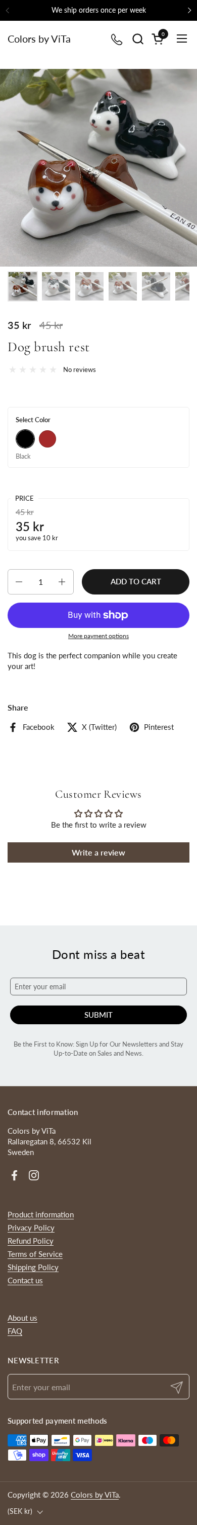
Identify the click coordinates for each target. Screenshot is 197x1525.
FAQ (15, 1330)
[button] (137, 38)
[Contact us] (117, 38)
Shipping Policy (33, 1267)
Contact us (25, 1280)
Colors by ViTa (39, 38)
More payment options (98, 636)
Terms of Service (35, 1253)
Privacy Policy (31, 1227)
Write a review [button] (98, 852)
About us (22, 1317)
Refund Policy (31, 1240)
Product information (41, 1214)
